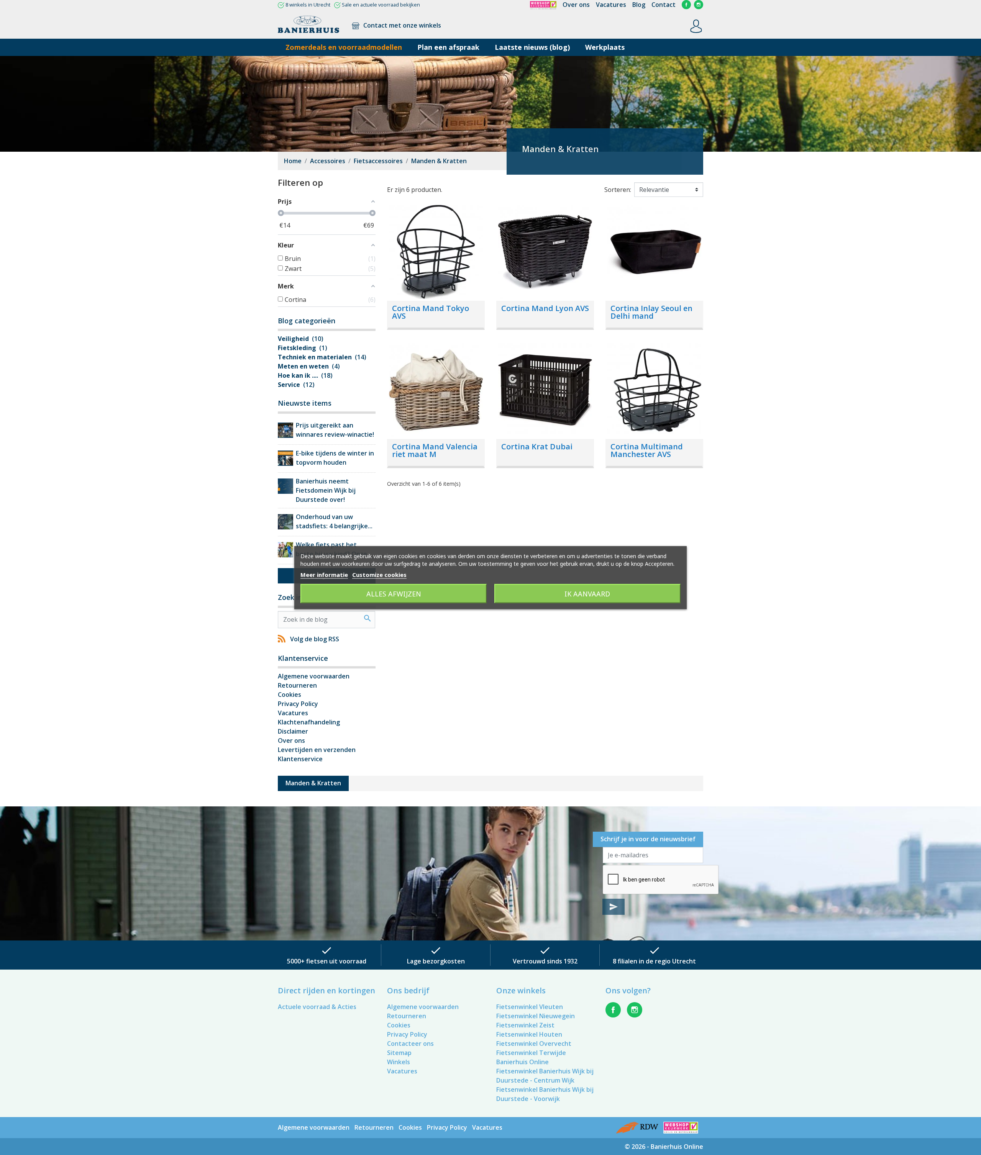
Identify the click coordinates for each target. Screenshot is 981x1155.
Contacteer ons (410, 1043)
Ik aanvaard (587, 593)
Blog (638, 4)
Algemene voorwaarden (313, 676)
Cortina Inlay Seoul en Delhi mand (651, 312)
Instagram (698, 4)
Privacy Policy (298, 704)
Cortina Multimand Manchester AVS (646, 450)
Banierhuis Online (522, 1062)
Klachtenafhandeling (309, 722)
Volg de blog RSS (314, 639)
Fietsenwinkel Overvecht (533, 1043)
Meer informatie (324, 574)
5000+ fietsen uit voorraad (326, 961)
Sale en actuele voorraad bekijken (381, 4)
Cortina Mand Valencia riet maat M (434, 450)
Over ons (576, 4)
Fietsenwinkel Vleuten (529, 1007)
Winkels (398, 1062)
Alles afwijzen (393, 593)
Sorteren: (617, 189)
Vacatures (611, 4)
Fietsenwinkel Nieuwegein (535, 1016)
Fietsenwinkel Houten (529, 1034)
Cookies (289, 694)
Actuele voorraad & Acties (317, 1007)
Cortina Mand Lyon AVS (545, 308)
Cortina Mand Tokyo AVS (430, 312)
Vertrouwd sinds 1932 (545, 961)
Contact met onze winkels (401, 25)
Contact (663, 4)
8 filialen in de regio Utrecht (654, 961)
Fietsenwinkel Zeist (525, 1025)
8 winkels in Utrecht (307, 4)
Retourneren (297, 685)
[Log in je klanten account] (696, 25)
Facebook (686, 4)
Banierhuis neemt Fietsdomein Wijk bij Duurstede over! (326, 490)
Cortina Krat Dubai (537, 446)
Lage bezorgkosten (436, 961)
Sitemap (399, 1053)
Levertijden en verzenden (317, 749)
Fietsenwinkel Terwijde (531, 1053)
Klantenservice (300, 759)
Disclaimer (293, 731)
